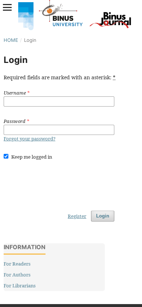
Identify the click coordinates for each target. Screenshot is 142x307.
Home (11, 40)
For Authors (17, 274)
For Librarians (20, 285)
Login (102, 216)
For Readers (17, 263)
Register (77, 216)
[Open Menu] (7, 7)
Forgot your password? (29, 138)
